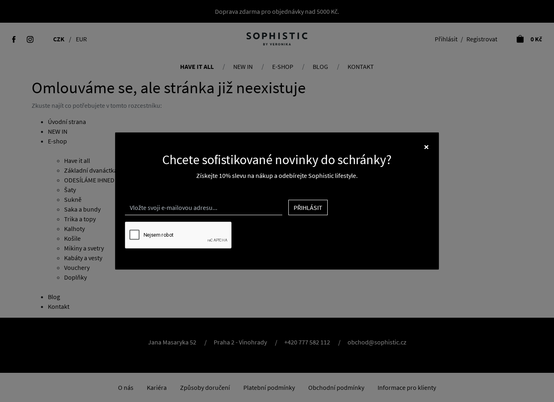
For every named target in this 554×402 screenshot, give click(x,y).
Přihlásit (308, 207)
